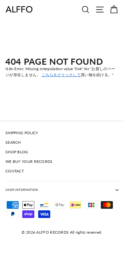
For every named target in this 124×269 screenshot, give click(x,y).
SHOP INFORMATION (21, 190)
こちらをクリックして (61, 74)
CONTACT (14, 171)
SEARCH (13, 142)
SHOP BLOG (16, 151)
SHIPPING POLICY (21, 132)
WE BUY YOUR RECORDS (29, 161)
